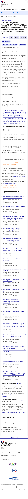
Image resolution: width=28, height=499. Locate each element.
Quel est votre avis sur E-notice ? (10, 13)
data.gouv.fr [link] (13, 455)
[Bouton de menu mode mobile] (26, 2)
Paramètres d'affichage (21, 487)
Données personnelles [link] (5, 487)
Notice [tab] (16, 37)
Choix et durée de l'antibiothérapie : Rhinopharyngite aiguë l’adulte (12, 239)
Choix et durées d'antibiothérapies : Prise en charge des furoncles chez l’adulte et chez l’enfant (13, 361)
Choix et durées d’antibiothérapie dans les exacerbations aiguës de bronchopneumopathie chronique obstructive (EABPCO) (14, 349)
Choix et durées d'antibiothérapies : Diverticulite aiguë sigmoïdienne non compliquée (12, 301)
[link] (13, 9)
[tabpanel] (14, 237)
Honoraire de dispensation (9, 161)
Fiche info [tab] (5, 37)
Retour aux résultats (7, 20)
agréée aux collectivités (19, 154)
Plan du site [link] (12, 487)
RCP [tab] (11, 37)
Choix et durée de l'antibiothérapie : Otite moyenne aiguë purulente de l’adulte (13, 249)
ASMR (22, 400)
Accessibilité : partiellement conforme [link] (8, 484)
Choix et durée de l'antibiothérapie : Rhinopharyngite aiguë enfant (12, 229)
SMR (17, 383)
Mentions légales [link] (19, 484)
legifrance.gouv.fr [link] (5, 452)
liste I (5, 425)
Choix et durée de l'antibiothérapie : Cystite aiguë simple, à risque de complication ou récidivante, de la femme (13, 218)
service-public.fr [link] (4, 455)
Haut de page (14, 437)
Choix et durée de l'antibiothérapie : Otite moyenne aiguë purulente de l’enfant (13, 197)
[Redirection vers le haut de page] (21, 52)
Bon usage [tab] (23, 37)
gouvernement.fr (15, 452)
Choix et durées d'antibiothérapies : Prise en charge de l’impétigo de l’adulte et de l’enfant (14, 312)
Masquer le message (26, 13)
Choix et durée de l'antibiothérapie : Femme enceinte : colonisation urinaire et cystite (14, 207)
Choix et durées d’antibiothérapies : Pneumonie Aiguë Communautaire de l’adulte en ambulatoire (14, 336)
